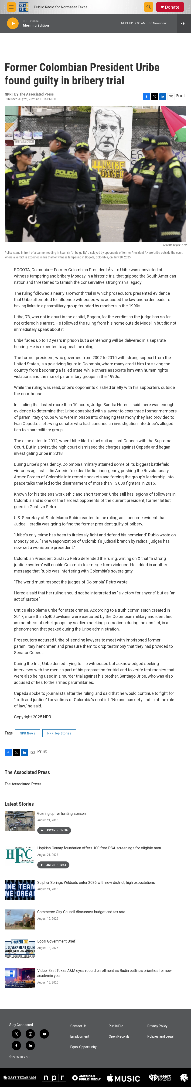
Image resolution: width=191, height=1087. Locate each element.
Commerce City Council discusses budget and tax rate (81, 912)
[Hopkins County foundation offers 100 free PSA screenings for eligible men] (20, 856)
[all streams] (184, 23)
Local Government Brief (56, 941)
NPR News (27, 733)
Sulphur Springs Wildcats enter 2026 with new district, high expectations (96, 882)
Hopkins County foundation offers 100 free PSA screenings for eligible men (99, 848)
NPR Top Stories (59, 733)
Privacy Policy (157, 1026)
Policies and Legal (160, 1036)
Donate (172, 7)
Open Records (119, 1036)
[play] (13, 23)
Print (180, 95)
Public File (116, 1026)
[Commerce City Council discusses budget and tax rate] (20, 919)
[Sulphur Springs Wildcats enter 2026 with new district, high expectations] (20, 890)
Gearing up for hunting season (61, 813)
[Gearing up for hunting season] (20, 821)
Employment (79, 1036)
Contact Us (78, 1026)
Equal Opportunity (83, 1047)
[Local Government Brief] (20, 949)
